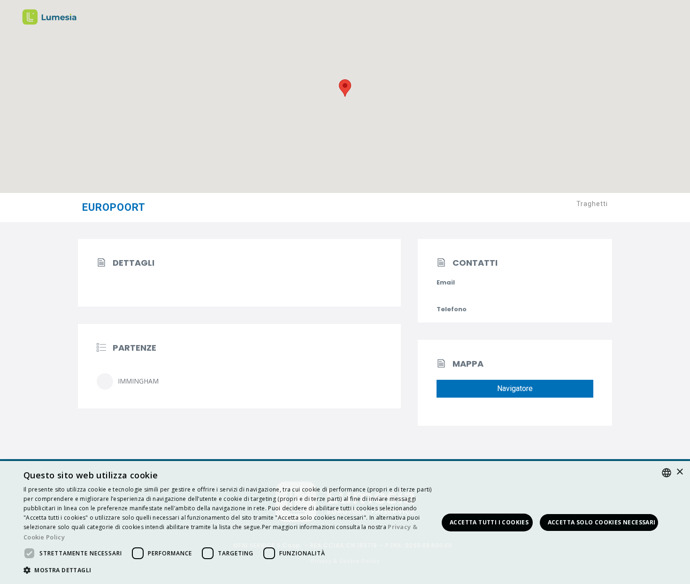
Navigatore (515, 388)
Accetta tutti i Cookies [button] (489, 522)
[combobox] (666, 472)
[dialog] (345, 522)
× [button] (679, 472)
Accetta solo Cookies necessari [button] (602, 522)
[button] (230, 570)
